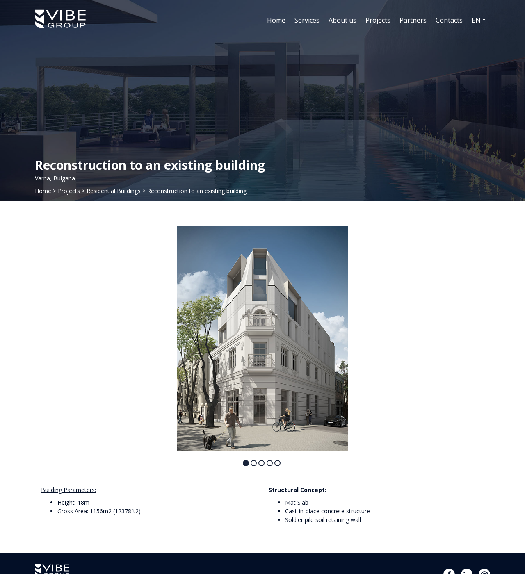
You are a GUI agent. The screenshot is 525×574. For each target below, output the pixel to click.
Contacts (449, 20)
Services (307, 20)
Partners (413, 20)
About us (342, 20)
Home (276, 20)
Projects (377, 20)
